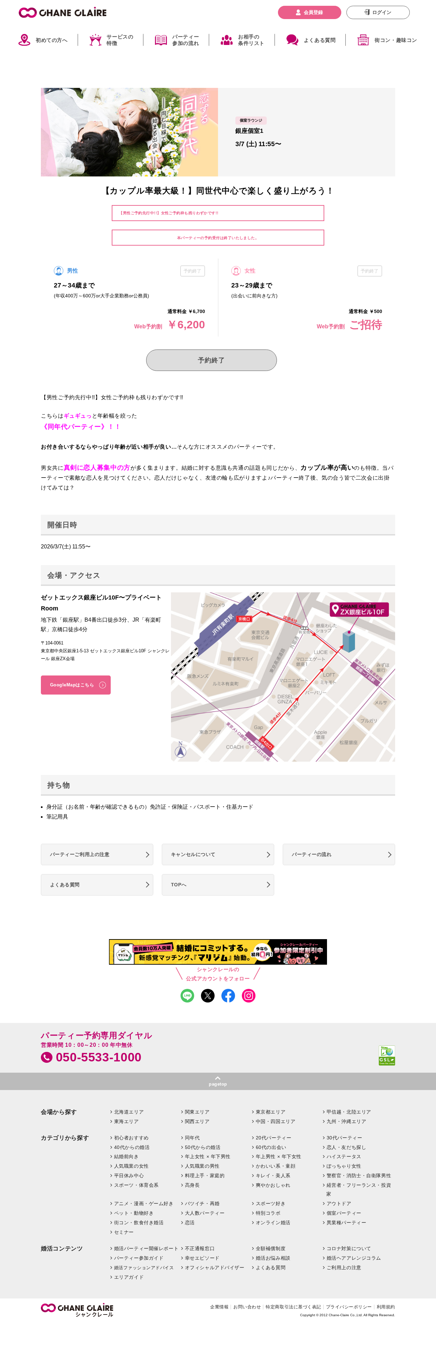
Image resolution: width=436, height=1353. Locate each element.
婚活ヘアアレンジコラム (354, 1258)
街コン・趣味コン (396, 40)
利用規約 (386, 1306)
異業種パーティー (347, 1222)
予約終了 (211, 360)
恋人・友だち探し (347, 1147)
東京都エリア (270, 1112)
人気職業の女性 (131, 1166)
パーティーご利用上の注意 (80, 854)
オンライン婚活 (273, 1222)
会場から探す (59, 1112)
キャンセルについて (193, 854)
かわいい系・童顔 (276, 1166)
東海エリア (126, 1121)
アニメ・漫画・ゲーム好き (144, 1203)
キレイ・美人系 (273, 1175)
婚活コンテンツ (62, 1248)
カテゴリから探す (65, 1138)
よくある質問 (320, 40)
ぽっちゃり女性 (344, 1166)
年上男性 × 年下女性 (278, 1156)
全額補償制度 (270, 1248)
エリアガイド (129, 1277)
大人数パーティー (205, 1213)
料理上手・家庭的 (205, 1175)
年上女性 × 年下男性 (208, 1156)
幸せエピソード (202, 1258)
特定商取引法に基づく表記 (293, 1306)
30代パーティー (344, 1137)
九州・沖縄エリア (347, 1121)
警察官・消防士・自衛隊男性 (359, 1175)
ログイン (381, 12)
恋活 (190, 1222)
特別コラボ (268, 1213)
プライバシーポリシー (349, 1306)
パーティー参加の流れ (185, 40)
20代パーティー (274, 1137)
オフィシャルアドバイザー (215, 1267)
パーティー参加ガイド (139, 1258)
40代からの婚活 (132, 1147)
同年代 (192, 1137)
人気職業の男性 (202, 1166)
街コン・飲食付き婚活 (139, 1222)
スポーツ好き (270, 1203)
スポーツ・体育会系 (136, 1185)
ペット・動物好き (134, 1213)
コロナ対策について (349, 1248)
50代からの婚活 (203, 1147)
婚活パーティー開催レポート (146, 1248)
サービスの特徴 (120, 40)
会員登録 (313, 12)
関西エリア (197, 1121)
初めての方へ (52, 40)
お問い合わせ (247, 1306)
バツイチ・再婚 (202, 1203)
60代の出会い (271, 1147)
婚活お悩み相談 (273, 1258)
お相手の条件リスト (251, 40)
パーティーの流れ (312, 854)
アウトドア (339, 1203)
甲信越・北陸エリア (349, 1112)
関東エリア (197, 1112)
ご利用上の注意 (344, 1267)
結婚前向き (126, 1156)
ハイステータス (344, 1156)
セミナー (124, 1232)
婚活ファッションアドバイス (144, 1267)
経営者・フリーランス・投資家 (358, 1189)
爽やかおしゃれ (273, 1185)
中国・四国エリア (276, 1121)
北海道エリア (129, 1112)
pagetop (218, 1084)
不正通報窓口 (200, 1248)
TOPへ (178, 884)
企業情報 (219, 1306)
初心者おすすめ (131, 1137)
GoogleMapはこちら (72, 684)
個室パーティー (344, 1213)
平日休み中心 (129, 1175)
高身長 (192, 1185)
